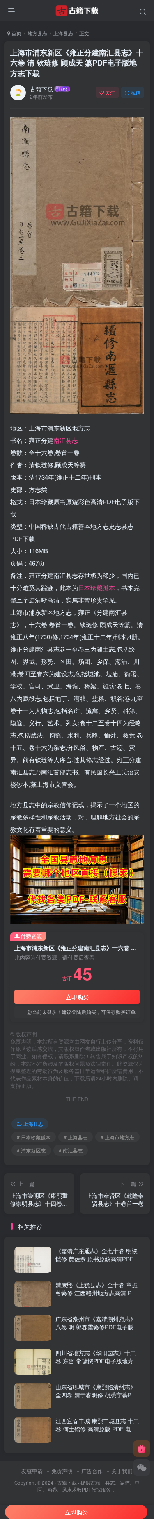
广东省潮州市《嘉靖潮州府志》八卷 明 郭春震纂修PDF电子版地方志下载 (97, 1327)
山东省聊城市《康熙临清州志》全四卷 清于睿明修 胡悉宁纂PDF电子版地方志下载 (97, 1395)
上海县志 (63, 32)
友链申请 (32, 1471)
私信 (135, 92)
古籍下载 (41, 89)
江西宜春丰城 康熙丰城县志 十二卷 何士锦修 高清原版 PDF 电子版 (97, 1429)
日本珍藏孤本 (96, 587)
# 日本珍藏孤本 (34, 1137)
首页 (15, 32)
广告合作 (92, 1471)
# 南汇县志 (71, 1150)
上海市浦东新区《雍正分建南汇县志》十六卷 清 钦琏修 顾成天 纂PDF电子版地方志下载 (76, 62)
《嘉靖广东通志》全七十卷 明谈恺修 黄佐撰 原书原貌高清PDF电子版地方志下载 (97, 1259)
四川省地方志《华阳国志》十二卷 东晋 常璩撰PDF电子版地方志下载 (97, 1361)
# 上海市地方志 (117, 1137)
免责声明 (62, 1471)
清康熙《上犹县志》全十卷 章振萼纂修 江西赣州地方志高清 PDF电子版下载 (97, 1293)
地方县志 (37, 32)
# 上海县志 (75, 1137)
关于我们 (122, 1471)
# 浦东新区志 (31, 1150)
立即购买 (77, 997)
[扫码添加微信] (141, 1467)
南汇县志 (65, 440)
